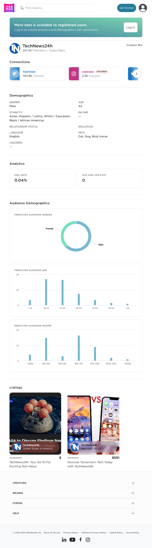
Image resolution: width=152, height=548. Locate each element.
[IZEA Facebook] (81, 539)
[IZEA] (9, 7)
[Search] (22, 8)
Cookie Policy (116, 532)
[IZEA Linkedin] (64, 539)
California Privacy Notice (93, 532)
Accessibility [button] (132, 532)
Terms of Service (52, 532)
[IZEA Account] (143, 8)
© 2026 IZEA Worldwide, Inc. (27, 532)
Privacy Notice (70, 532)
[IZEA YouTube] (72, 539)
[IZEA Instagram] (88, 539)
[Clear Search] (94, 8)
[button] (126, 8)
